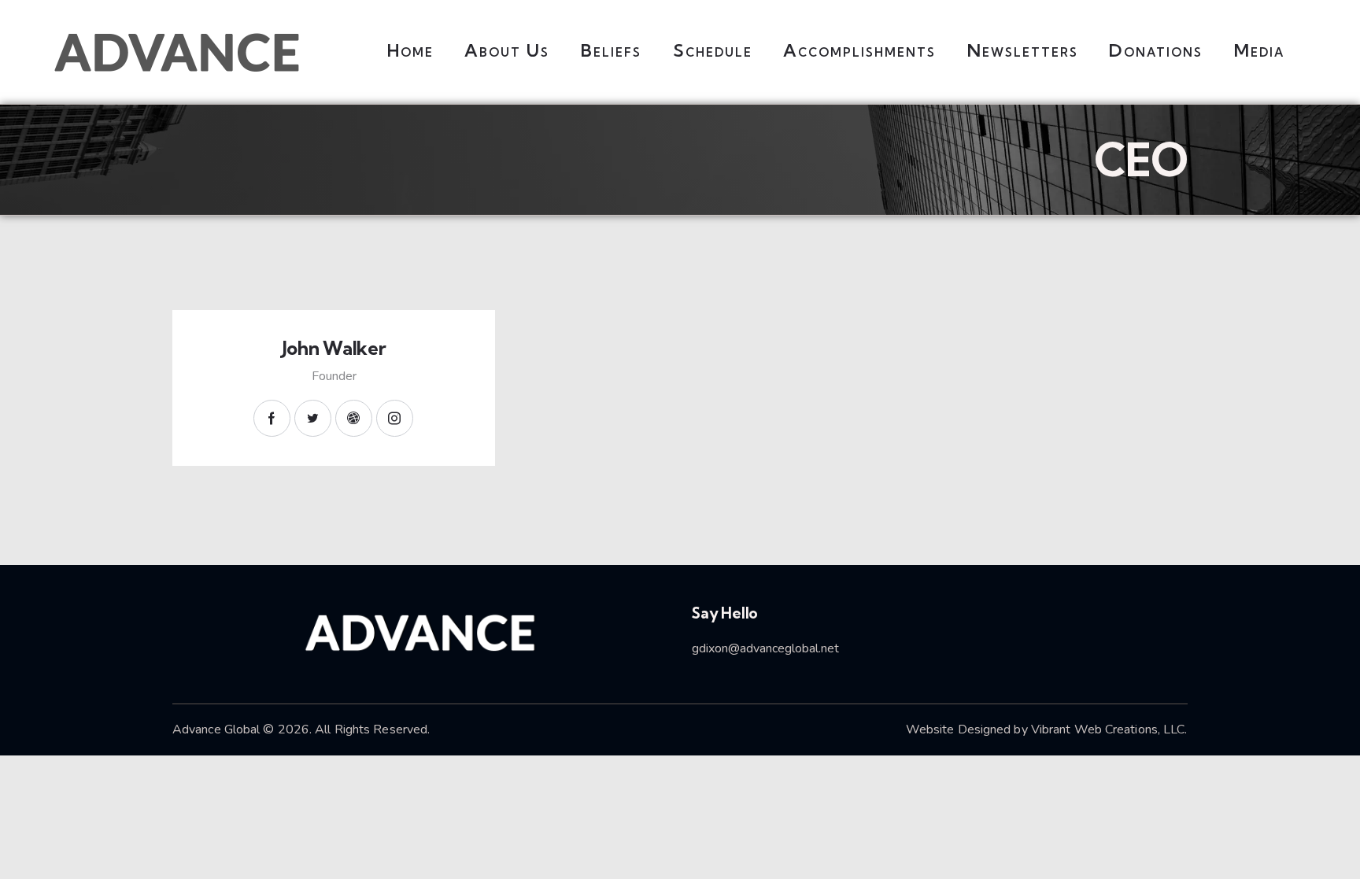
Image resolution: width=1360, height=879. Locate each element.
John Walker (334, 348)
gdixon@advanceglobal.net (765, 648)
